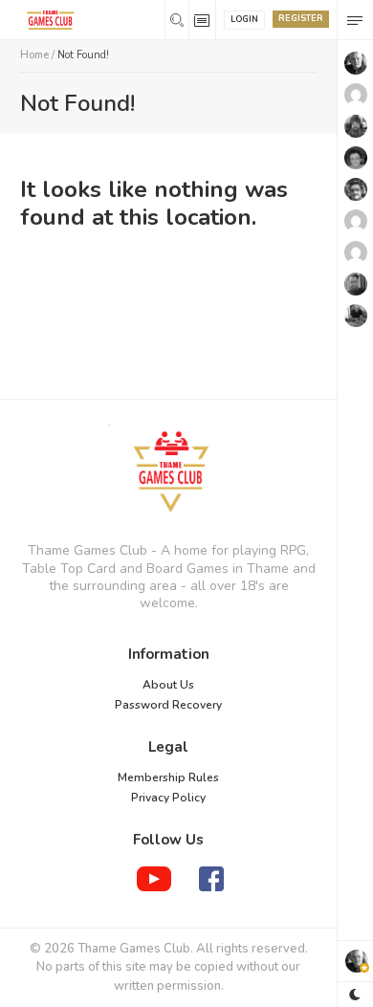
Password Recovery (168, 704)
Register (300, 18)
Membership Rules (168, 777)
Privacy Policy (168, 797)
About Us (168, 684)
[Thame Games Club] (168, 473)
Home (34, 55)
